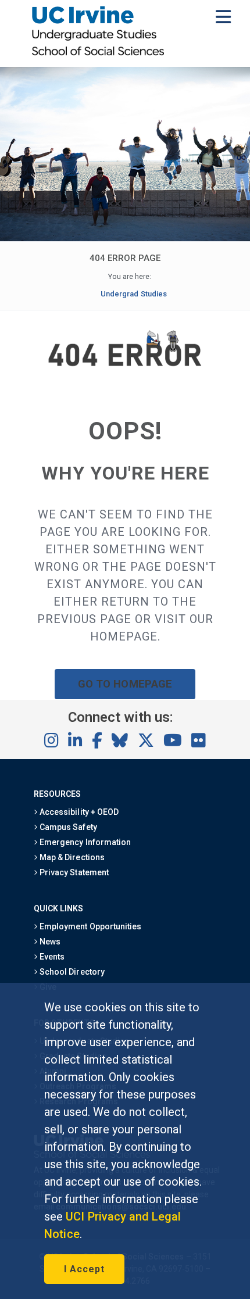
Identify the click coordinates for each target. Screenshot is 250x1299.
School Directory (71, 971)
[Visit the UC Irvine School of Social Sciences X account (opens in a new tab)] (146, 741)
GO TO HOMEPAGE (125, 684)
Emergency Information (84, 842)
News (49, 941)
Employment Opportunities (89, 926)
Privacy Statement (73, 872)
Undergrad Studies (133, 293)
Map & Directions (71, 857)
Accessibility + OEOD (78, 812)
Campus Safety (67, 827)
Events (51, 956)
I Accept (84, 1269)
